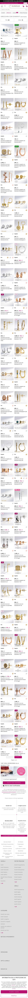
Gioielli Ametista (18, 872)
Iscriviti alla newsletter (14, 783)
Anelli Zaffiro (4, 874)
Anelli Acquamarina (19, 889)
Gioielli (3, 13)
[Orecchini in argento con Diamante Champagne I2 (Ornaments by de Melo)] (20, 177)
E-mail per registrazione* (10, 779)
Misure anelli (20, 855)
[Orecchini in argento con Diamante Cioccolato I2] (7, 128)
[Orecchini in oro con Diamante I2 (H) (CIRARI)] (7, 495)
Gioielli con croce (5, 914)
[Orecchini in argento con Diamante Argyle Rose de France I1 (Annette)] (20, 274)
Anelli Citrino (17, 904)
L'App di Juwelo (7, 851)
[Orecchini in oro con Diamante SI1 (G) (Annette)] (7, 104)
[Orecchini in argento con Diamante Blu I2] (20, 128)
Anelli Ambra (17, 894)
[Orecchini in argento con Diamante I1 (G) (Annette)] (7, 350)
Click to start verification (12, 785)
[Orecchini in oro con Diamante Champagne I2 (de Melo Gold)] (20, 54)
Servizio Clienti (7, 842)
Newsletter (20, 851)
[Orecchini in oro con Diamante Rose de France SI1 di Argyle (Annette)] (7, 177)
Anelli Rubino (4, 872)
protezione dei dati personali (9, 792)
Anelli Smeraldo (4, 870)
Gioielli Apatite (18, 877)
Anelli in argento (5, 919)
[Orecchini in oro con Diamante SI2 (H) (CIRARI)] (20, 79)
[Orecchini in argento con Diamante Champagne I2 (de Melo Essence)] (7, 715)
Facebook (2, 973)
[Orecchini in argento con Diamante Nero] (7, 446)
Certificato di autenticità (7, 844)
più (2, 883)
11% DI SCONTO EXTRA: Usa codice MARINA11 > (14, 1)
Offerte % (9, 13)
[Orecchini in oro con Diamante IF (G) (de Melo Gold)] (7, 325)
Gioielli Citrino (17, 879)
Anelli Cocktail (4, 917)
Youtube (6, 973)
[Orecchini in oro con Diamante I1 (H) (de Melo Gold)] (7, 591)
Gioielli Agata (17, 867)
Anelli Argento (17, 902)
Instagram (9, 973)
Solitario (3, 924)
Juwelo (15, 13)
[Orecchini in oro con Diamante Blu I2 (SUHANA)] (7, 30)
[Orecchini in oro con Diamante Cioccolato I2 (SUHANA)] (7, 422)
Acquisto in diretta (7, 848)
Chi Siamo (20, 842)
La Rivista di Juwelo (21, 848)
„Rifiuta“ (13, 985)
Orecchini (3, 881)
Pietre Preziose (23, 13)
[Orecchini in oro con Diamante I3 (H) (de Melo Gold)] (7, 274)
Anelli (2, 865)
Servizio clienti (8, 821)
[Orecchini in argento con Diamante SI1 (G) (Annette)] (7, 202)
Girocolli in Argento (5, 921)
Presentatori (21, 844)
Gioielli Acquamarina (19, 865)
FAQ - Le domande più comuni (7, 857)
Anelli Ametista (18, 897)
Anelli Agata (17, 892)
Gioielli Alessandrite (19, 870)
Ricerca (26, 9)
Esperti (20, 846)
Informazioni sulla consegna (7, 853)
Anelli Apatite (17, 899)
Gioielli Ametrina (18, 874)
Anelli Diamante (5, 867)
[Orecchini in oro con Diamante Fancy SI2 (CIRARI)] (7, 151)
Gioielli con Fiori (5, 930)
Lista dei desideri (23, 6)
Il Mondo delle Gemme (20, 853)
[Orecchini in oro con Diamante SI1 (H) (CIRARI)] (7, 373)
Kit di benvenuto (7, 846)
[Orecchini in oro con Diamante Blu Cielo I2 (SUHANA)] (20, 422)
